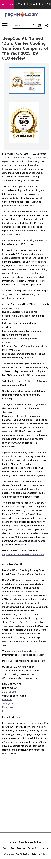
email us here (9, 692)
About (13, 842)
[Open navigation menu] (5, 25)
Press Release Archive (30, 842)
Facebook (7, 707)
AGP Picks (7, 4)
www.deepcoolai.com (18, 651)
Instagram (7, 703)
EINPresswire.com (20, 157)
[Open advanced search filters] (39, 25)
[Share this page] (47, 25)
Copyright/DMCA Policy (16, 854)
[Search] (33, 25)
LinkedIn (7, 699)
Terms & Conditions (38, 848)
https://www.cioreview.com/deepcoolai (23, 554)
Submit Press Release (14, 848)
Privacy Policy (39, 854)
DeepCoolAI (40, 157)
